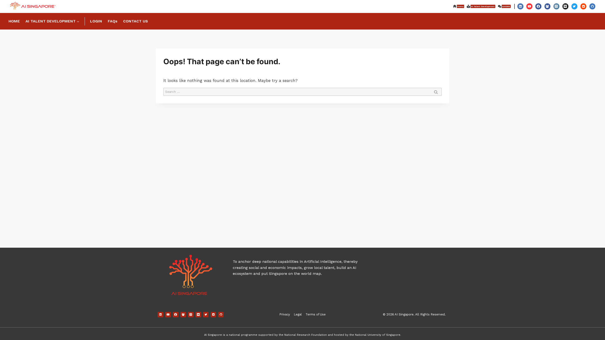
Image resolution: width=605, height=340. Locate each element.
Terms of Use (316, 314)
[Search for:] (302, 91)
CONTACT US (135, 21)
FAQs (112, 21)
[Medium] (565, 6)
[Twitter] (574, 6)
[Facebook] (538, 6)
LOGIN (96, 21)
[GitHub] (592, 6)
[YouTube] (529, 6)
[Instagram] (556, 6)
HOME (14, 21)
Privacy (284, 314)
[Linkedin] (520, 6)
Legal (298, 314)
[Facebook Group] (547, 6)
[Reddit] (583, 6)
